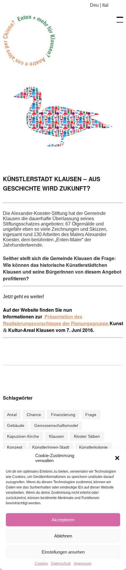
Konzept (14, 447)
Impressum (82, 563)
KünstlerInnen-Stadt (50, 447)
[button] (117, 458)
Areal (12, 414)
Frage (90, 414)
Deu (94, 5)
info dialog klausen (32, 40)
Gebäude (15, 425)
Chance (34, 414)
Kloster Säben (87, 436)
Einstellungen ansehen (63, 551)
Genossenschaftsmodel (56, 425)
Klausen (56, 436)
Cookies (41, 563)
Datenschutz (61, 563)
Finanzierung (63, 414)
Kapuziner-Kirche (23, 436)
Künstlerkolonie (93, 447)
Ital (105, 5)
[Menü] (117, 17)
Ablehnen (63, 535)
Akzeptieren (63, 519)
